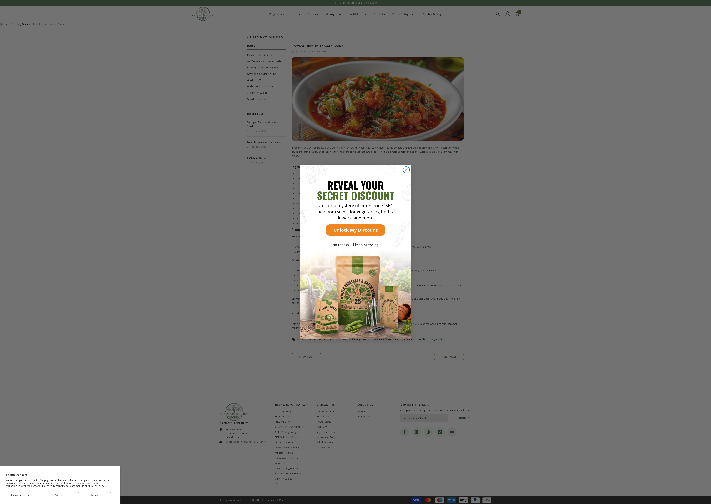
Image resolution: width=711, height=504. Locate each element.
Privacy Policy (96, 486)
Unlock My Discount (355, 230)
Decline (94, 495)
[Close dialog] (406, 170)
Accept (58, 495)
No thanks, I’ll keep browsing (355, 245)
